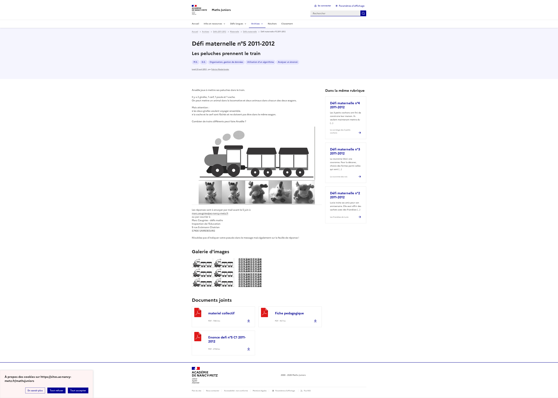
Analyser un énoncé (287, 62)
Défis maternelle (250, 31)
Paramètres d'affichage (351, 6)
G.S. (204, 62)
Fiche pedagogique (289, 313)
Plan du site (196, 390)
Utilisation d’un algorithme (260, 62)
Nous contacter (212, 390)
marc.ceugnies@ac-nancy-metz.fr (210, 213)
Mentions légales (260, 390)
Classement (287, 23)
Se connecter (324, 5)
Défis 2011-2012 (219, 31)
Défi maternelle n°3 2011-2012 (345, 151)
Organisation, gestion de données (226, 62)
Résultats (272, 23)
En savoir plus (35, 390)
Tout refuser (56, 390)
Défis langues (236, 23)
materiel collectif (221, 313)
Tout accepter (78, 390)
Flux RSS (307, 390)
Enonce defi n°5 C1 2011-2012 (227, 339)
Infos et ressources (213, 23)
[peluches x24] (250, 286)
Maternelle (234, 31)
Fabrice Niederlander (220, 69)
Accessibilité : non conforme (236, 390)
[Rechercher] (363, 13)
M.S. (196, 62)
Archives (255, 23)
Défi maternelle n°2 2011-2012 (345, 195)
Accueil (195, 23)
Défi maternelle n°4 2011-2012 (345, 105)
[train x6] (213, 286)
